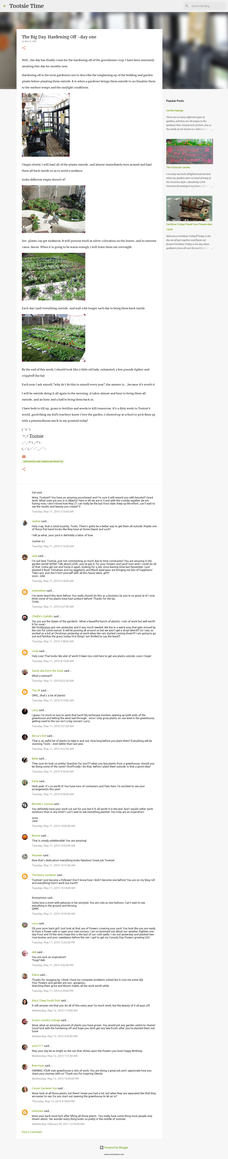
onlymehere (39, 590)
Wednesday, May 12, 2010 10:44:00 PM (55, 1078)
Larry (35, 710)
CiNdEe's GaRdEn (42, 616)
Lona (35, 923)
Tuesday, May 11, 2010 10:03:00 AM (53, 845)
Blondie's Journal (42, 803)
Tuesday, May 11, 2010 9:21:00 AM (53, 726)
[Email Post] (24, 458)
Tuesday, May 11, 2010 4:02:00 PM (52, 965)
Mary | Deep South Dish (46, 1000)
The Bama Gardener (44, 874)
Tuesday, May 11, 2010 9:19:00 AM (53, 700)
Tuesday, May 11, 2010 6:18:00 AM (53, 580)
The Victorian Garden (178, 167)
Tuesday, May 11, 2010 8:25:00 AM (53, 680)
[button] (24, 48)
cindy (35, 651)
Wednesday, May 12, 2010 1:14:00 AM (55, 1010)
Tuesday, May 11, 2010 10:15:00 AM (53, 865)
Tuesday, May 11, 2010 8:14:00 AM (53, 661)
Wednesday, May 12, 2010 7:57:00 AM (55, 1055)
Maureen (37, 855)
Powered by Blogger (116, 1147)
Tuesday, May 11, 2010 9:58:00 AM (53, 794)
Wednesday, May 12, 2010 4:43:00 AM (55, 1036)
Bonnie (36, 835)
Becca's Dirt (39, 735)
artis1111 (37, 1045)
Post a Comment (32, 1131)
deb (34, 952)
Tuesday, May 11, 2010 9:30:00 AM (53, 771)
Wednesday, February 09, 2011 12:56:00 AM (58, 1123)
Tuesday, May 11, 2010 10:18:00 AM (53, 887)
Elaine (35, 974)
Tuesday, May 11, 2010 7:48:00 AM (53, 641)
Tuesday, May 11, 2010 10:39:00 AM (53, 913)
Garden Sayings (174, 110)
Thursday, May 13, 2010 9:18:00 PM (53, 1101)
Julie (34, 555)
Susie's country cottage (46, 1020)
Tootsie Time (26, 6)
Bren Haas (38, 1065)
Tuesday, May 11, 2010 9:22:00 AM (53, 748)
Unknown (37, 1110)
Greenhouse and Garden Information (43, 461)
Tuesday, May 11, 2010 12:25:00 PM (53, 942)
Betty (35, 758)
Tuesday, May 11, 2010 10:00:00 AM (53, 825)
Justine (36, 521)
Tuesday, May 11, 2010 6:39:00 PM (52, 990)
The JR (36, 690)
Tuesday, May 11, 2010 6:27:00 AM (53, 606)
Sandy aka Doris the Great (47, 670)
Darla (35, 781)
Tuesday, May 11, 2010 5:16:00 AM (53, 511)
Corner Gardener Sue (44, 1088)
